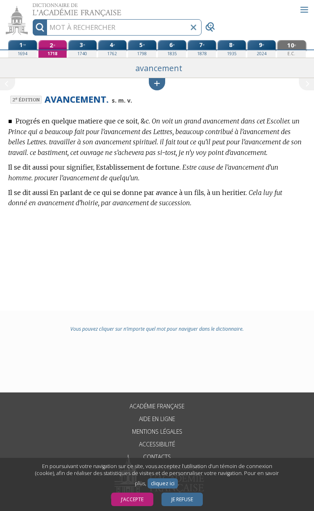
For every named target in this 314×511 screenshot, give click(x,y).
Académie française (157, 406)
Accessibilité (157, 444)
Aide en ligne (157, 419)
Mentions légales (157, 431)
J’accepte (132, 499)
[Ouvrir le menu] (304, 10)
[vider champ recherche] (193, 27)
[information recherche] (40, 27)
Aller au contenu (31, 7)
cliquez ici (163, 483)
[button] (157, 84)
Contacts (157, 457)
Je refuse (182, 499)
